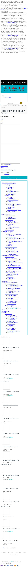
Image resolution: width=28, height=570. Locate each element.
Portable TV (10, 244)
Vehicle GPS (10, 201)
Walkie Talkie (10, 292)
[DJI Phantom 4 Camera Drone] (6, 372)
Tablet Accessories (9, 230)
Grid (2, 119)
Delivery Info (17, 552)
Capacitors (10, 275)
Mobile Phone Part (18, 105)
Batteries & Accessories (13, 205)
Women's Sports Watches (13, 331)
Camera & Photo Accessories (14, 234)
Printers (9, 225)
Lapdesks (9, 217)
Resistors (9, 280)
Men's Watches (8, 314)
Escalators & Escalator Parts (14, 267)
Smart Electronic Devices (11, 247)
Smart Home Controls (12, 251)
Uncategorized (5, 311)
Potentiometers (11, 278)
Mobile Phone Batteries (13, 307)
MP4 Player (10, 242)
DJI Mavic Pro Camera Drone (10, 361)
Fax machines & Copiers (13, 223)
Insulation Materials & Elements (15, 268)
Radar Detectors (11, 194)
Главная (2, 105)
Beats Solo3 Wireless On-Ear (10, 541)
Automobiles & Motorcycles (9, 183)
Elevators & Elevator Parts (13, 265)
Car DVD (9, 188)
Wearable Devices (11, 254)
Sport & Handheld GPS (12, 200)
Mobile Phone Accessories (11, 294)
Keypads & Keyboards (12, 270)
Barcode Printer (11, 221)
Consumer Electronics (7, 231)
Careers (24, 552)
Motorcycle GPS (11, 198)
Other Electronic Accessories (14, 271)
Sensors (9, 213)
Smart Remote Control (12, 252)
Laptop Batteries (11, 218)
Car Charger (10, 298)
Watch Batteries (11, 324)
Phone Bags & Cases (12, 301)
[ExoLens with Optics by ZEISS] (6, 345)
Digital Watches (11, 315)
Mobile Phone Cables (12, 299)
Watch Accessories (9, 321)
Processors (5, 309)
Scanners (9, 228)
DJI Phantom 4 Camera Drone (11, 374)
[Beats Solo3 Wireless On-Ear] (6, 538)
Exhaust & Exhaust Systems (14, 210)
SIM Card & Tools (11, 304)
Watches (4, 312)
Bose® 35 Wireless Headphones (11, 529)
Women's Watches (9, 327)
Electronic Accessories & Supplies (13, 260)
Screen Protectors (11, 302)
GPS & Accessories (9, 195)
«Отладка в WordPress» (12, 22)
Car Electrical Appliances (13, 191)
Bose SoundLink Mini (8, 517)
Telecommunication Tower (14, 291)
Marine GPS (10, 197)
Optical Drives (5, 281)
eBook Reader (10, 240)
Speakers (9, 245)
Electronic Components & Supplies (10, 255)
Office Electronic (9, 220)
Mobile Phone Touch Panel (14, 308)
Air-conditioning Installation (14, 204)
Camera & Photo (5, 167)
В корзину (9, 164)
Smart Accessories (11, 248)
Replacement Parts (9, 203)
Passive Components (10, 272)
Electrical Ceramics (11, 261)
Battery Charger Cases (13, 297)
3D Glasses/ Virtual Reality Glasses (15, 238)
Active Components (9, 257)
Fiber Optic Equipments (13, 287)
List (1, 121)
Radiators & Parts (11, 211)
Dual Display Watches (12, 317)
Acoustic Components (12, 274)
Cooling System (11, 207)
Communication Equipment (11, 284)
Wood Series (10, 332)
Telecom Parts (11, 290)
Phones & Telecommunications (9, 105)
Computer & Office (6, 214)
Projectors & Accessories (13, 227)
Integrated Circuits (12, 258)
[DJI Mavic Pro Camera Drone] (6, 358)
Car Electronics (8, 184)
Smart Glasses (10, 250)
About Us (3, 552)
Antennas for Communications (15, 285)
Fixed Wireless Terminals (13, 288)
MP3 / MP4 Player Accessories (14, 241)
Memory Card (10, 235)
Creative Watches (11, 328)
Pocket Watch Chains (12, 322)
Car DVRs (9, 190)
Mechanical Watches (12, 318)
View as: (2, 118)
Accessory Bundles (12, 295)
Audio (8, 186)
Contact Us (10, 552)
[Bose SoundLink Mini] (6, 514)
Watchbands (10, 325)
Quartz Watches (11, 319)
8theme (12, 561)
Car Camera (10, 187)
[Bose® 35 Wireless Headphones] (6, 526)
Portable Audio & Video (10, 237)
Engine (9, 208)
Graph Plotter (10, 224)
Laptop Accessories (9, 215)
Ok (23, 84)
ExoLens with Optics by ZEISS (8, 170)
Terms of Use (14, 554)
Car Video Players (11, 193)
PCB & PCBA (10, 277)
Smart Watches (11, 329)
